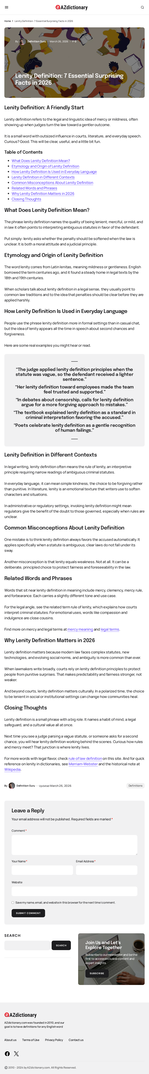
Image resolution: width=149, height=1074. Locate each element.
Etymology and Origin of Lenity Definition (45, 166)
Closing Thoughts (26, 199)
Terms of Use (30, 1040)
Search (12, 935)
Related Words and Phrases (34, 188)
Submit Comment (28, 913)
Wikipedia (12, 769)
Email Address (86, 861)
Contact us (76, 1040)
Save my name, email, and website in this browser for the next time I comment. (65, 902)
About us (10, 1040)
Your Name (19, 861)
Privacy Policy (54, 1040)
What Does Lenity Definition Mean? (41, 160)
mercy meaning (80, 629)
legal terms (110, 629)
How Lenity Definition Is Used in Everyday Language (54, 171)
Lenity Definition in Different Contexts (43, 177)
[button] (6, 7)
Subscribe (97, 973)
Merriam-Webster (83, 763)
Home (7, 21)
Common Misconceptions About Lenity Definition (52, 182)
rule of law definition (85, 758)
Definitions (135, 786)
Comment (19, 831)
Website (17, 882)
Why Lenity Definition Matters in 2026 (43, 193)
